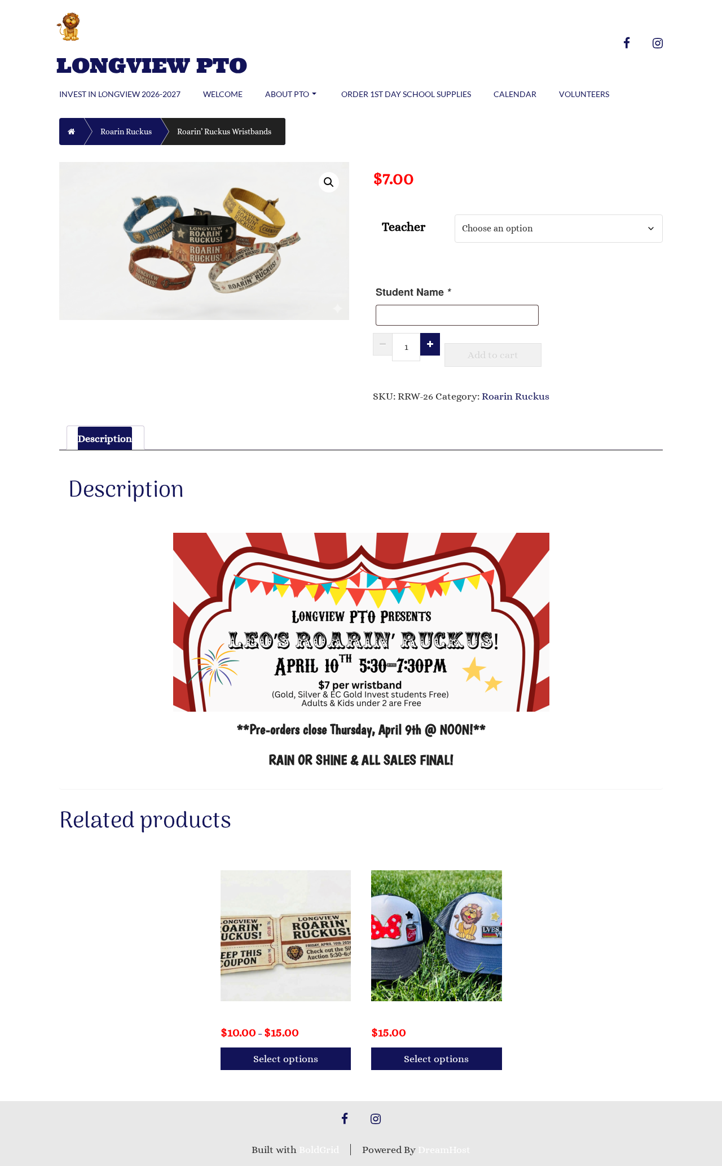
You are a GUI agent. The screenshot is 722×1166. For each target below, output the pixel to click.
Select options (285, 1058)
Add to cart (493, 355)
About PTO (287, 94)
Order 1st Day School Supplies (406, 94)
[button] (329, 182)
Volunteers (584, 94)
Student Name (413, 291)
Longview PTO (151, 66)
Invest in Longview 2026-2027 (119, 94)
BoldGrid (319, 1149)
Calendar (515, 94)
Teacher (403, 227)
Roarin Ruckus (126, 131)
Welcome (223, 94)
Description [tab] (105, 438)
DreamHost (444, 1149)
